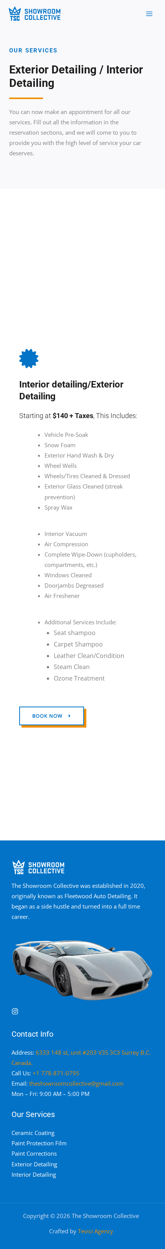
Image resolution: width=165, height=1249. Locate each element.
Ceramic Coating (33, 1133)
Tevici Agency (95, 1231)
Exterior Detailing (34, 1164)
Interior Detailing (34, 1174)
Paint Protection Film (39, 1143)
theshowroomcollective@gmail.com (76, 1083)
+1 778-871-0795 (56, 1073)
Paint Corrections (34, 1153)
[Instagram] (15, 1011)
